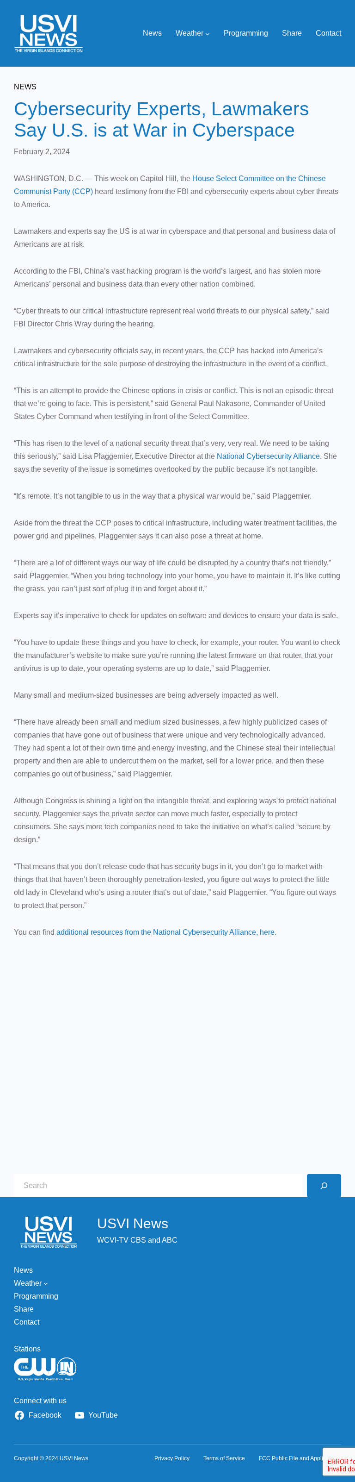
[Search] (324, 1185)
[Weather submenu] (207, 33)
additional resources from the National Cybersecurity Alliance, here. (166, 932)
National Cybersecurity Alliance (268, 456)
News (25, 87)
